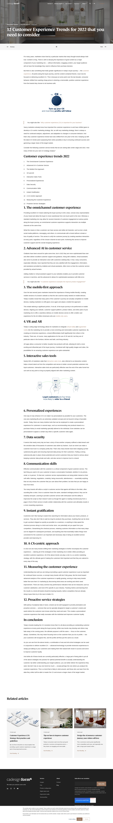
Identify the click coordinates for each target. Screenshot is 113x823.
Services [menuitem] (50, 3)
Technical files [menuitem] (43, 797)
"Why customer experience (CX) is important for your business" (61, 122)
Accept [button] (79, 819)
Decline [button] (86, 819)
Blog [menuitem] (57, 785)
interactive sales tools (54, 361)
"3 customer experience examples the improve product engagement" (63, 282)
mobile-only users (61, 316)
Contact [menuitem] (58, 782)
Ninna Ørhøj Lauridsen (12, 24)
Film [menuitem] (41, 785)
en (94, 3)
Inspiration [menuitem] (76, 3)
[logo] (19, 780)
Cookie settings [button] (72, 819)
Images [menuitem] (42, 782)
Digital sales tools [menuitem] (44, 791)
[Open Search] (90, 3)
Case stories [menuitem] (68, 3)
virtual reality (71, 327)
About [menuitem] (83, 3)
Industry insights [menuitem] (58, 3)
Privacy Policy (77, 794)
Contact (102, 3)
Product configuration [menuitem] (45, 788)
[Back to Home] (13, 3)
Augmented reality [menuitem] (44, 794)
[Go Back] (56, 47)
